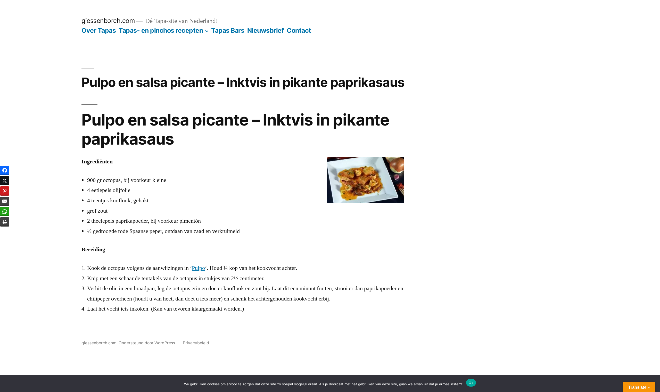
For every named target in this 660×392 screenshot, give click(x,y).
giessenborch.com (108, 20)
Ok (471, 383)
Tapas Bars (227, 30)
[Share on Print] (4, 222)
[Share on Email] (4, 201)
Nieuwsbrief (265, 30)
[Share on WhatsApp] (4, 211)
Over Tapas (98, 30)
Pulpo (198, 268)
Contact (299, 30)
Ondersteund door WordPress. (148, 342)
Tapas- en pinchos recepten (161, 30)
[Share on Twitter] (4, 180)
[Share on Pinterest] (4, 191)
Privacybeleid (196, 342)
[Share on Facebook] (4, 170)
